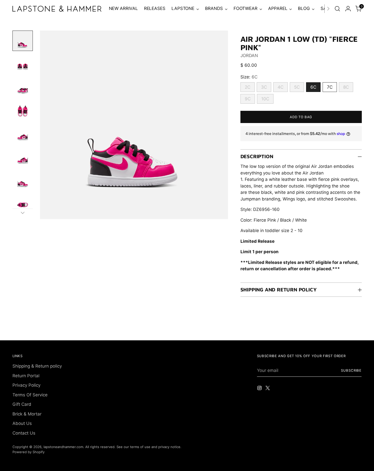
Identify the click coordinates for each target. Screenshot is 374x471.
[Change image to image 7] (22, 181)
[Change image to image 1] (22, 41)
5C (297, 87)
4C (280, 87)
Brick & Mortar (26, 413)
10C (265, 98)
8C (346, 87)
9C (248, 98)
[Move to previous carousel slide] (345, 331)
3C (264, 87)
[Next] (328, 8)
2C (247, 87)
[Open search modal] (337, 9)
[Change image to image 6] (22, 158)
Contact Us (23, 433)
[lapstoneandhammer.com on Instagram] (260, 389)
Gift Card (21, 404)
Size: (248, 76)
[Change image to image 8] (22, 205)
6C (313, 87)
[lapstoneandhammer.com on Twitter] (268, 389)
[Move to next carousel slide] (357, 330)
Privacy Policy (26, 385)
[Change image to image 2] (22, 64)
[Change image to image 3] (22, 87)
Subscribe (351, 370)
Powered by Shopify (28, 452)
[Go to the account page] (348, 9)
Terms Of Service (30, 394)
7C (330, 87)
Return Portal (25, 375)
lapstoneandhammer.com (63, 447)
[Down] (22, 213)
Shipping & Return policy (37, 366)
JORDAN (249, 55)
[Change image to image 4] (22, 111)
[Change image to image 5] (22, 134)
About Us (22, 423)
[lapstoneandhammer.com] (57, 9)
